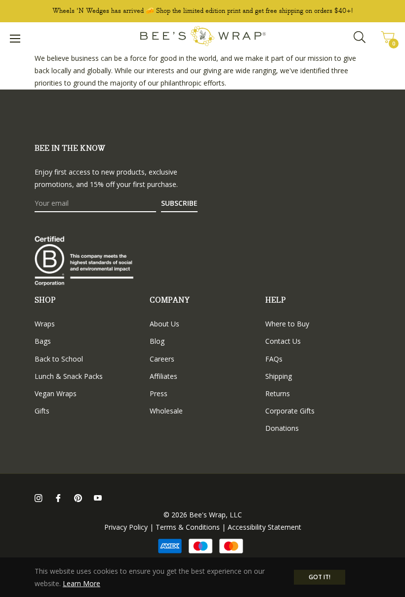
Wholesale (166, 410)
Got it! (319, 577)
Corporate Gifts (290, 410)
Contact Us (283, 341)
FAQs (274, 359)
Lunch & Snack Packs (69, 376)
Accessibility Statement (264, 527)
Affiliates (163, 376)
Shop (45, 300)
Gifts (42, 410)
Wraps (45, 323)
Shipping (278, 376)
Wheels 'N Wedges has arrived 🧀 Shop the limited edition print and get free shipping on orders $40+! (202, 10)
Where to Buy (287, 323)
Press (158, 393)
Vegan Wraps (56, 393)
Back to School (59, 359)
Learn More (81, 583)
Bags (43, 341)
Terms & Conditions (188, 527)
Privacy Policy (126, 527)
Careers (162, 359)
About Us (164, 323)
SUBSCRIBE (179, 203)
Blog (157, 341)
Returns (277, 393)
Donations (282, 428)
